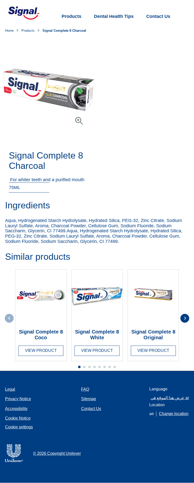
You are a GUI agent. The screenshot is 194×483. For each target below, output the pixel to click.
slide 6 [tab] (104, 367)
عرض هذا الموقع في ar (170, 398)
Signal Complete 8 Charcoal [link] (64, 30)
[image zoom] (79, 121)
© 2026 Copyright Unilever (57, 453)
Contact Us (158, 16)
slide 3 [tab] (89, 367)
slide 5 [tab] (99, 367)
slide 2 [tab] (84, 367)
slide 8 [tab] (114, 367)
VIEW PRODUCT (41, 350)
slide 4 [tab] (94, 367)
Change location (173, 414)
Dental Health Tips (114, 16)
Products (71, 16)
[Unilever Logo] (14, 461)
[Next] (184, 318)
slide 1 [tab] (79, 367)
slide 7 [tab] (109, 367)
